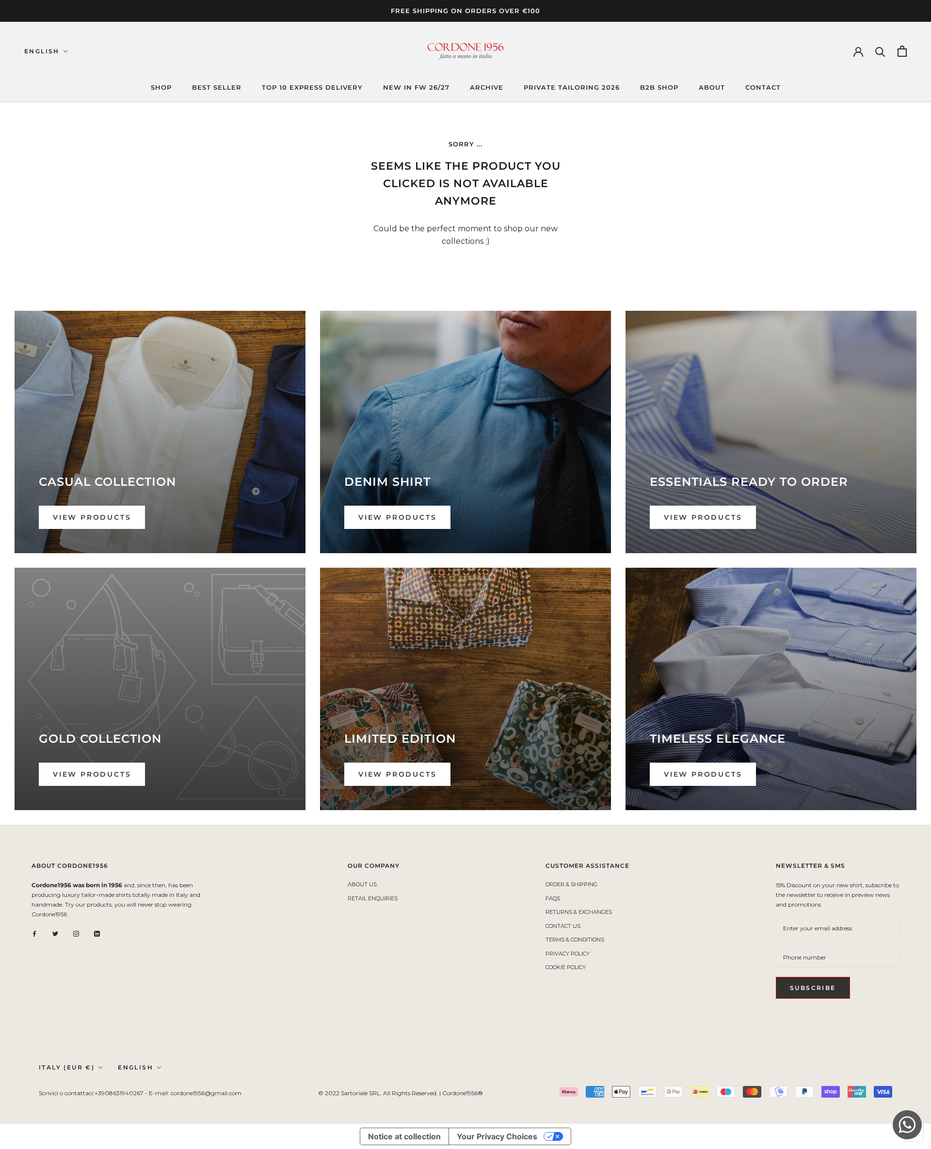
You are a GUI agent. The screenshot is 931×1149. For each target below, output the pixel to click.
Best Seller (216, 87)
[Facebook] (34, 933)
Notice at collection (404, 1136)
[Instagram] (76, 933)
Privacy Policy (568, 953)
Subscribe (813, 987)
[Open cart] (902, 51)
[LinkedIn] (97, 933)
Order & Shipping (571, 884)
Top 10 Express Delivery (312, 87)
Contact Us (563, 926)
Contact (763, 87)
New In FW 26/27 (416, 87)
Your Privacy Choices (497, 1136)
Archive (486, 87)
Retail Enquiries (373, 898)
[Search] (880, 51)
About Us (362, 884)
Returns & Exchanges (579, 912)
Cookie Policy (566, 967)
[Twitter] (55, 933)
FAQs (553, 898)
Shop (161, 87)
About (712, 87)
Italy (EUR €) (67, 1067)
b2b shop (659, 87)
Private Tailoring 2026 (572, 87)
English (42, 51)
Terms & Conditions (575, 939)
